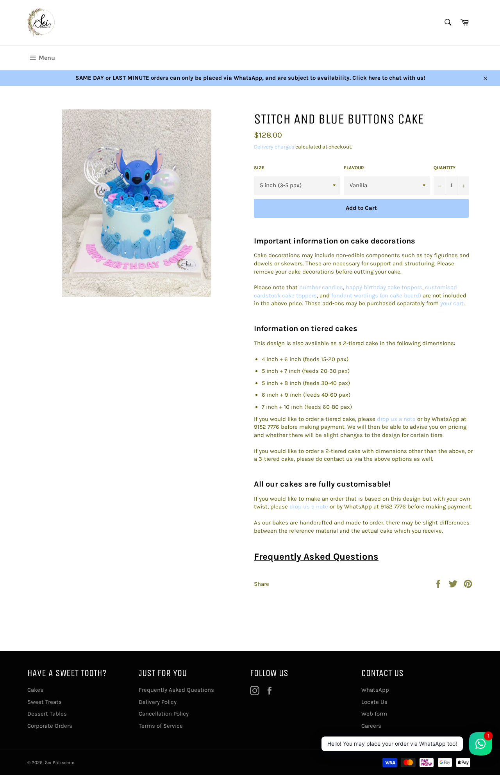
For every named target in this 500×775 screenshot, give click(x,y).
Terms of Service (161, 725)
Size (259, 167)
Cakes (35, 689)
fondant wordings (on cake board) (376, 295)
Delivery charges (274, 146)
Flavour (354, 167)
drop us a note (396, 418)
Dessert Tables (47, 713)
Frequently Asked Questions (316, 556)
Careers (371, 725)
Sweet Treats (44, 701)
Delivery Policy (158, 701)
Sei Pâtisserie (59, 762)
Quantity (444, 167)
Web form (374, 713)
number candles (321, 287)
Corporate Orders (49, 725)
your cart (452, 303)
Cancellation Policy (164, 713)
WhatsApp (375, 689)
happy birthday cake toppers (384, 287)
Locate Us (374, 701)
